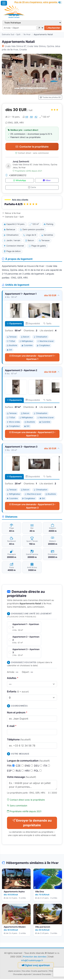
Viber (48, 180)
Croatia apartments (39, 971)
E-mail (11, 726)
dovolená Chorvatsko (42, 974)
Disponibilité (34, 323)
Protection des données (34, 956)
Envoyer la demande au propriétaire (34, 823)
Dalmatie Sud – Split (11, 34)
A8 (31, 116)
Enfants (18, 691)
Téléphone (19, 739)
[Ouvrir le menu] (4, 3)
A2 (36, 116)
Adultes (12, 678)
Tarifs (48, 323)
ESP (9, 770)
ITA (45, 765)
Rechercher (54, 27)
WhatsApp (21, 180)
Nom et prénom (17, 712)
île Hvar (27, 34)
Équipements (15, 323)
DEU (37, 765)
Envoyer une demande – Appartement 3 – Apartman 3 (33, 506)
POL (36, 770)
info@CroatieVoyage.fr (32, 960)
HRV (28, 770)
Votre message (21, 776)
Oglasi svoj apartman (37, 965)
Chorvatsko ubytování (22, 974)
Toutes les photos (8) (51, 97)
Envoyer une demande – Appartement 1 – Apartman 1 (33, 357)
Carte (33, 187)
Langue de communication (28, 760)
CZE (18, 765)
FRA (9, 765)
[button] (32, 202)
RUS (18, 770)
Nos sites (26, 971)
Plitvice (52, 971)
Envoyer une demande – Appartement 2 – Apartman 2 (33, 434)
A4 (26, 116)
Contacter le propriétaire (33, 146)
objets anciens (14, 971)
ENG (28, 765)
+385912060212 (17, 175)
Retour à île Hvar (13, 213)
